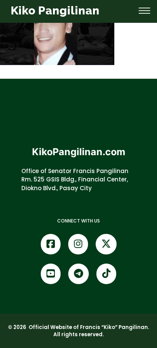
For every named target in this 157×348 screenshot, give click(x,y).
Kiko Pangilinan (55, 10)
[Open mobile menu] (144, 11)
